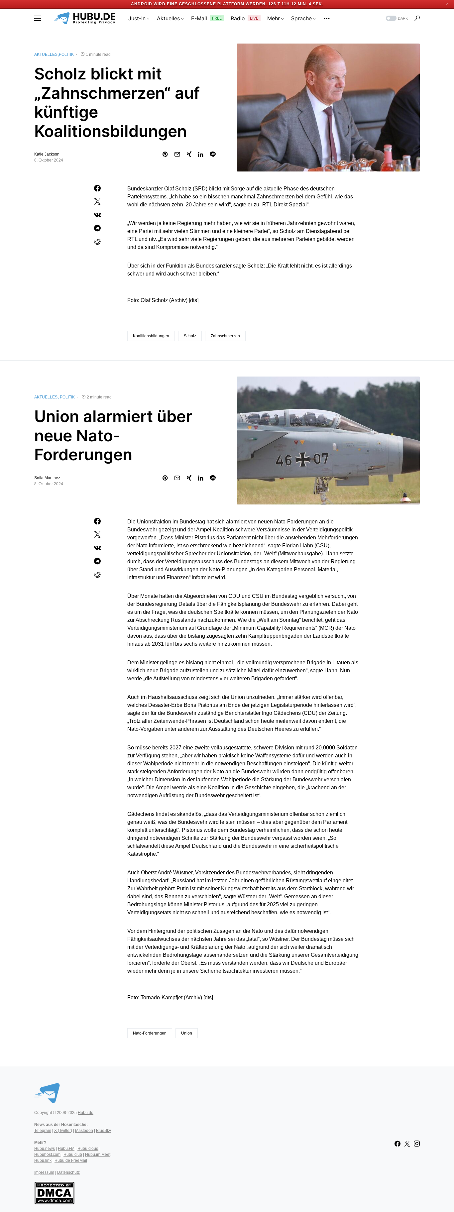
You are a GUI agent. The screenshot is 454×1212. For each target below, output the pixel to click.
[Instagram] (417, 1144)
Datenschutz (68, 1172)
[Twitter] (407, 1144)
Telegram (42, 1130)
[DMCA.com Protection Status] (54, 1192)
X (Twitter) (63, 1130)
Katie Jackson (46, 154)
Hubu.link (43, 1160)
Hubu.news (44, 1148)
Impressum (44, 1172)
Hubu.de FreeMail (71, 1160)
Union (186, 1033)
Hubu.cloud (87, 1148)
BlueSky (103, 1130)
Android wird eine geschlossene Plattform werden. (199, 4)
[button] (37, 18)
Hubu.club (72, 1154)
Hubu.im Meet (97, 1154)
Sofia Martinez (47, 478)
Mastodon (84, 1130)
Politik (66, 54)
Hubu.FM (66, 1148)
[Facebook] (397, 1144)
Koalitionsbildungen (151, 336)
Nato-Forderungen (150, 1033)
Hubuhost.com (47, 1154)
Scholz (190, 336)
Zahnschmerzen (225, 336)
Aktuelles (45, 54)
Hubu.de (85, 1112)
